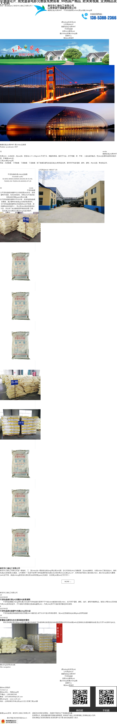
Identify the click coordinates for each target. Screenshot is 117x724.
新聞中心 (68, 36)
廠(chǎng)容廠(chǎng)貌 (68, 33)
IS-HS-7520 (12, 181)
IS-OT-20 (28, 181)
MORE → (68, 581)
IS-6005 (15, 179)
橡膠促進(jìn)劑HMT (68, 26)
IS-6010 (21, 179)
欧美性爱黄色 (45, 718)
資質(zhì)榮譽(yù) (68, 31)
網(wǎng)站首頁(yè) (68, 22)
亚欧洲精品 (36, 718)
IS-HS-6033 (20, 181)
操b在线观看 (68, 718)
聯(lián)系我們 (69, 38)
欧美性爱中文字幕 (57, 718)
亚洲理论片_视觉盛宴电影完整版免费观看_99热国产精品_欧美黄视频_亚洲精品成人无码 (63, 715)
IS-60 (4, 179)
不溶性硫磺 (69, 29)
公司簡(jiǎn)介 (69, 24)
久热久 (75, 718)
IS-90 (25, 179)
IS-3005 (9, 179)
